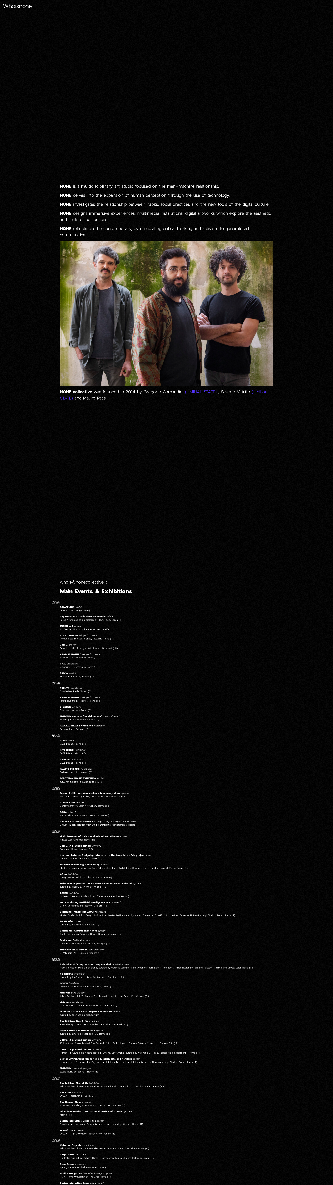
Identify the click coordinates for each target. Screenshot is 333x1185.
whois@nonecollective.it (83, 581)
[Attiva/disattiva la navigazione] (324, 6)
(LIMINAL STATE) (201, 391)
